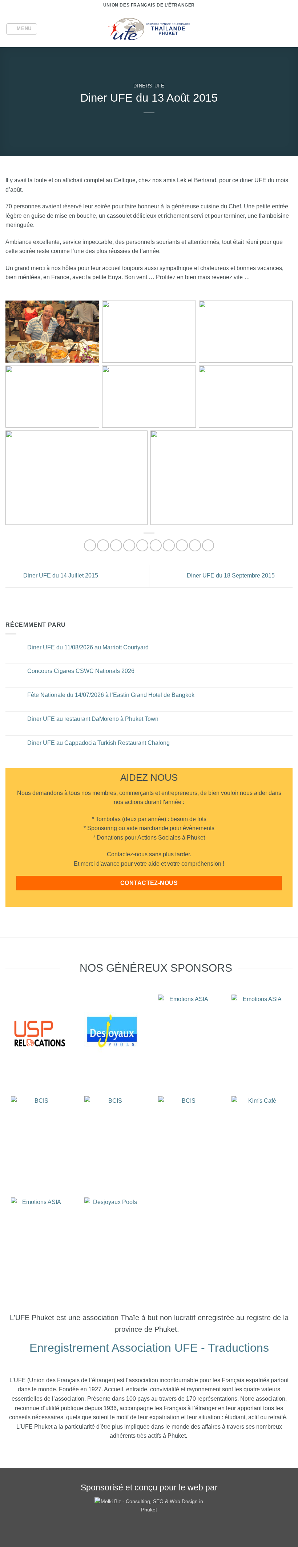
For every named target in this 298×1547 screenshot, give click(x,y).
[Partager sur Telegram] (208, 545)
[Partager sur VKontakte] (169, 545)
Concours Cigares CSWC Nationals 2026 (80, 671)
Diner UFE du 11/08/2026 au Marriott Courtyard (88, 647)
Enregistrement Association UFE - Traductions (149, 1347)
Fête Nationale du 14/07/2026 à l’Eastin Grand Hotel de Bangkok (110, 695)
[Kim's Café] (259, 1132)
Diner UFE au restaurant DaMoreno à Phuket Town (92, 719)
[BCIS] (38, 1132)
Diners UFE (148, 86)
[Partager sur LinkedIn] (182, 545)
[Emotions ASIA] (38, 1031)
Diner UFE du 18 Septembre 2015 (231, 575)
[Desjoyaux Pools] (112, 1031)
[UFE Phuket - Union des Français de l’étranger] (149, 29)
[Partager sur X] (116, 545)
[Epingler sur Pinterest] (156, 545)
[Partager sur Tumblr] (195, 545)
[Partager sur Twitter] (129, 545)
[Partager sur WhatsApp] (90, 545)
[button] (21, 29)
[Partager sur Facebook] (103, 545)
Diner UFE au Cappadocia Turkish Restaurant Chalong (98, 743)
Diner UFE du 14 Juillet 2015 (60, 575)
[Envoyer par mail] (142, 545)
